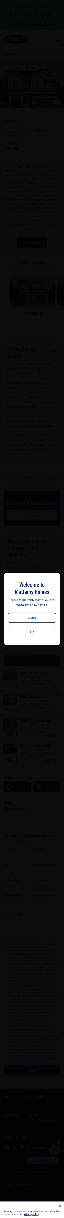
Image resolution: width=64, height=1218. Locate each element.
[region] (32, 1209)
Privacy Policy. (31, 1214)
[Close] (60, 1206)
